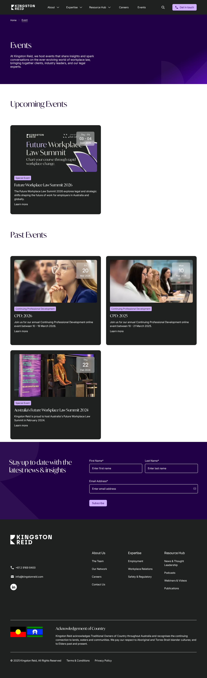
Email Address (98, 481)
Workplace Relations (140, 568)
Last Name (152, 460)
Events (142, 7)
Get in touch (187, 7)
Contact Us (98, 584)
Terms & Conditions (78, 660)
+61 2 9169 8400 (26, 567)
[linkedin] (13, 587)
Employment (135, 561)
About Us (98, 553)
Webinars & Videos (175, 580)
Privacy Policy (103, 660)
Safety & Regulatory (140, 576)
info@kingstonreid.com (29, 576)
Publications (171, 588)
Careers (124, 7)
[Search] (163, 7)
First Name (96, 460)
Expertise (72, 7)
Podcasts (169, 572)
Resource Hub (97, 7)
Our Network (99, 568)
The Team (98, 561)
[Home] (23, 7)
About (51, 7)
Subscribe (98, 503)
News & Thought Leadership (174, 563)
